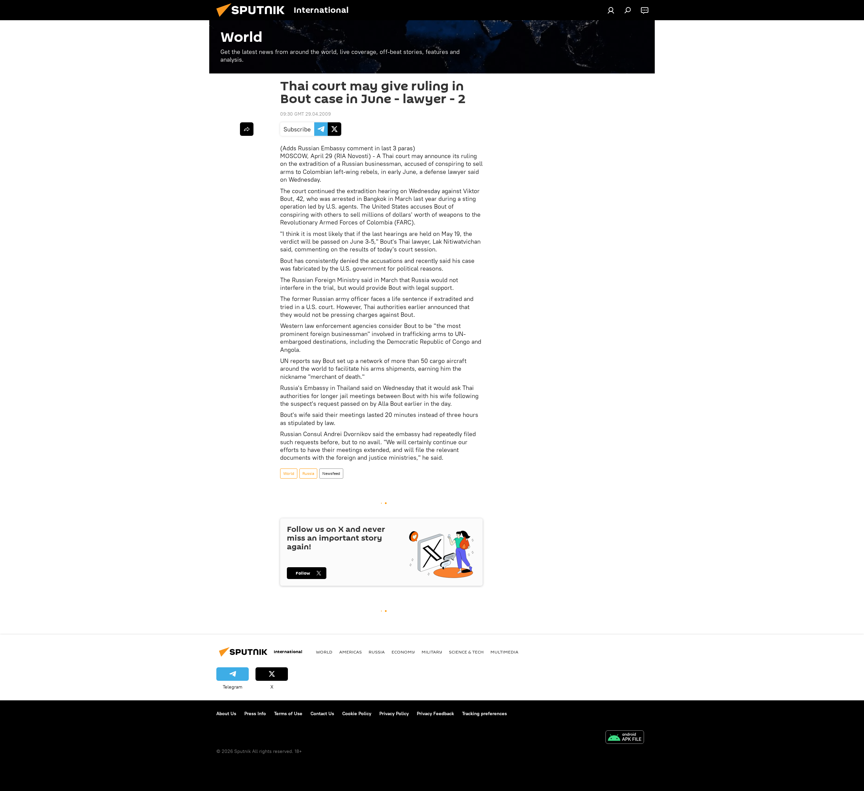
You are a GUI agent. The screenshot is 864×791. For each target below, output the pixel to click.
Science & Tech (466, 652)
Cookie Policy (356, 713)
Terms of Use (288, 713)
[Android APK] (625, 738)
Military (432, 652)
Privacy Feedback (435, 713)
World (288, 473)
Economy (403, 652)
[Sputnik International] (253, 19)
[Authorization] (611, 10)
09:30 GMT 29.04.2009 (305, 114)
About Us (226, 713)
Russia (308, 473)
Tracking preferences (484, 713)
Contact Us (322, 713)
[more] (246, 129)
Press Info (255, 713)
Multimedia (504, 652)
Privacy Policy (394, 713)
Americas (350, 652)
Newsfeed (331, 473)
